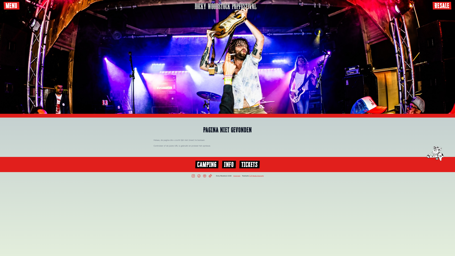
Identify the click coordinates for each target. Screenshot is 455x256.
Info (229, 164)
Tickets (249, 164)
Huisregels (236, 176)
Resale (442, 5)
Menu (12, 5)
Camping (207, 164)
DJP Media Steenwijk (256, 176)
